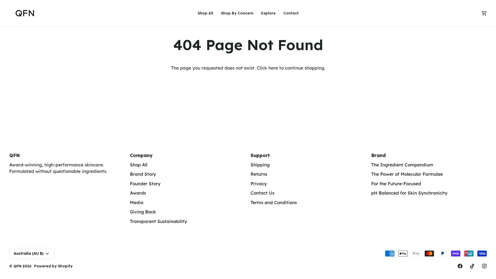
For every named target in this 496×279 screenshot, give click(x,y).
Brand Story (143, 174)
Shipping (260, 164)
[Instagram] (484, 266)
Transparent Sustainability (158, 221)
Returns (259, 174)
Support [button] (260, 155)
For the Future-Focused (396, 183)
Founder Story (145, 183)
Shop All (138, 164)
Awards (138, 193)
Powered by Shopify (53, 266)
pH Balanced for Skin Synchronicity (409, 193)
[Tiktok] (472, 266)
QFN (17, 266)
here (273, 68)
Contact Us (262, 193)
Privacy (259, 183)
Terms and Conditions (274, 202)
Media (136, 202)
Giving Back (143, 211)
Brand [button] (378, 155)
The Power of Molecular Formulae (407, 174)
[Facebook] (460, 266)
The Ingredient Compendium (402, 164)
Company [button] (141, 155)
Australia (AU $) (29, 253)
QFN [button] (14, 155)
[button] (237, 13)
